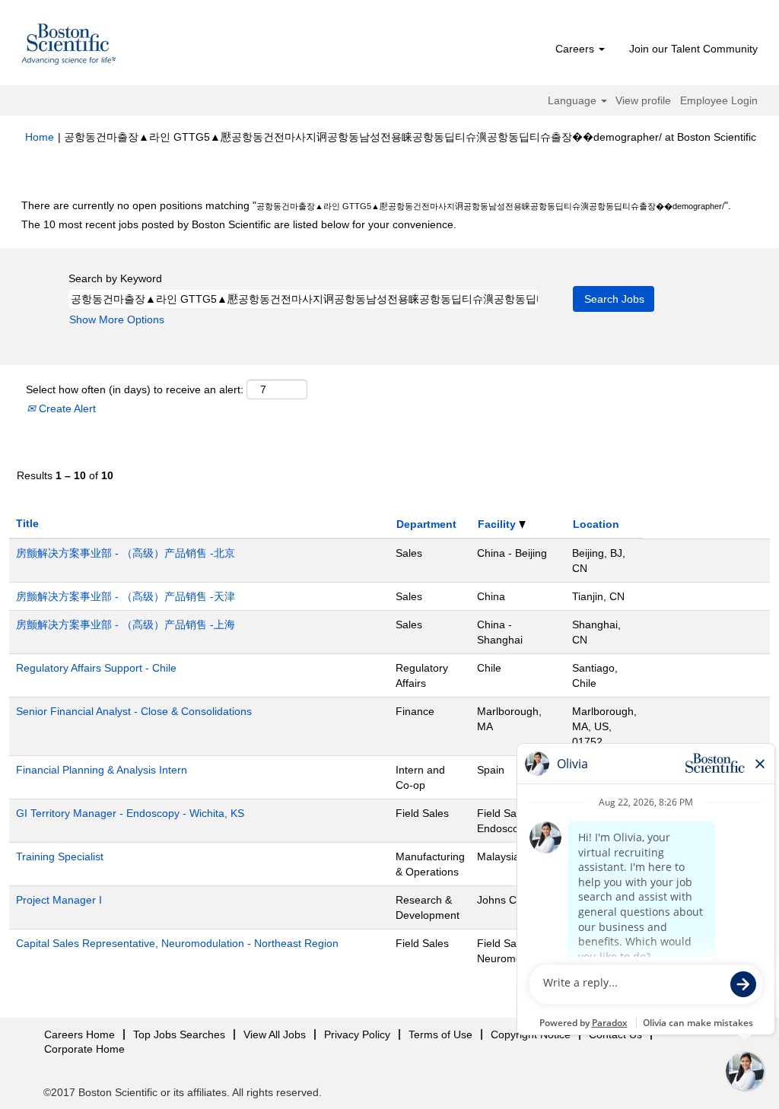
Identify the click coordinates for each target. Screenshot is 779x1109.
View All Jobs (274, 1034)
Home (39, 137)
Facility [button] (498, 524)
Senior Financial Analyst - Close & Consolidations (134, 711)
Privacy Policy (357, 1034)
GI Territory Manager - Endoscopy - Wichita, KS (130, 813)
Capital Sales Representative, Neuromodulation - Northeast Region (177, 943)
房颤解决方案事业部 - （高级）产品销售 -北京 (125, 553)
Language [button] (573, 100)
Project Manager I (59, 900)
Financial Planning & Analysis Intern (101, 770)
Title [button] (27, 523)
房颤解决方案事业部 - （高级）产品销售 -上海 (125, 624)
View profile (643, 100)
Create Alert (66, 408)
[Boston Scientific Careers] (69, 46)
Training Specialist (59, 856)
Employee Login (719, 100)
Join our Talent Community (693, 49)
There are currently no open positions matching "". (376, 205)
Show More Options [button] (116, 319)
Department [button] (426, 524)
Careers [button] (576, 49)
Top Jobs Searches (179, 1034)
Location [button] (596, 524)
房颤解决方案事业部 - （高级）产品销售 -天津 (125, 596)
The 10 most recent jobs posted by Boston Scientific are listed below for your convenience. (238, 224)
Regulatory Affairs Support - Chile (96, 668)
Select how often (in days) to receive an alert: (134, 389)
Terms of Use (440, 1034)
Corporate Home (84, 1049)
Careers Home (79, 1034)
